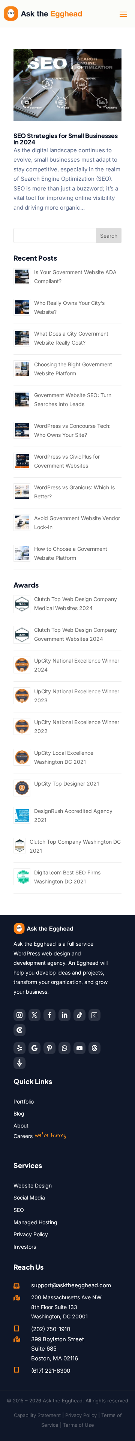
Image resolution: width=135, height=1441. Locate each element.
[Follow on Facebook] (50, 1015)
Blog (19, 1113)
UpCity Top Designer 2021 (66, 783)
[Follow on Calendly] (94, 1015)
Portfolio (24, 1101)
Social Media (29, 1197)
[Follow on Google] (34, 1048)
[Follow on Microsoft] (20, 1030)
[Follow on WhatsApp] (64, 1048)
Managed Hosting (35, 1222)
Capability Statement (37, 1415)
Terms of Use (78, 1425)
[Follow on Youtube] (80, 1048)
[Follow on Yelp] (20, 1048)
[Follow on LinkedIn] (64, 1015)
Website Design (33, 1185)
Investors (25, 1246)
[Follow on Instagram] (20, 1015)
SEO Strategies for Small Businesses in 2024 (66, 139)
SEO (19, 1210)
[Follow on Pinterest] (50, 1048)
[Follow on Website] (20, 1063)
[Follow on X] (34, 1015)
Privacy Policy (31, 1234)
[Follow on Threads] (94, 1048)
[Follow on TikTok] (80, 1015)
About (21, 1125)
